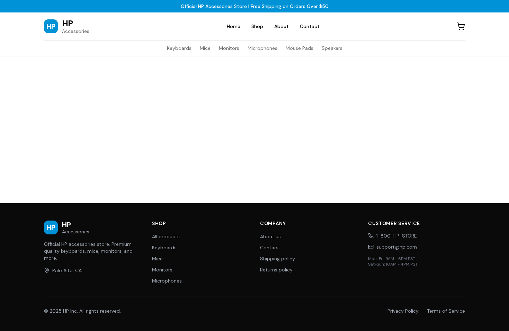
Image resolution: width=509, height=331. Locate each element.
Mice (205, 48)
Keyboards (179, 48)
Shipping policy (277, 259)
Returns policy (276, 270)
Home (233, 26)
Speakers (332, 48)
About (281, 26)
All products (166, 236)
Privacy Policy (403, 311)
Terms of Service (446, 311)
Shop (257, 26)
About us (270, 236)
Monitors (229, 48)
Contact (310, 26)
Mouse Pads (299, 48)
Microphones (262, 48)
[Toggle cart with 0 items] (461, 26)
